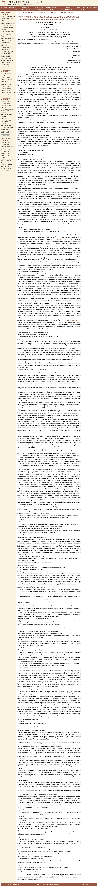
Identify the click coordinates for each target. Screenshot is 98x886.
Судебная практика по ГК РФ (81, 8)
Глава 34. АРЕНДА (6, 88)
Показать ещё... (6, 67)
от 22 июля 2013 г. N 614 (64, 262)
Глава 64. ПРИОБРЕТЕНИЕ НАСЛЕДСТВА (6, 120)
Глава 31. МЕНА (5, 77)
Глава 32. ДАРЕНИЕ (6, 79)
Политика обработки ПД (13, 884)
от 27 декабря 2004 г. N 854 (69, 320)
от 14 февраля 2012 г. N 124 (62, 239)
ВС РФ (16, 8)
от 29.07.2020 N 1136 (66, 88)
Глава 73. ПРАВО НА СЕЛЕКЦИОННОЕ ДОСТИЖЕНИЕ (7, 160)
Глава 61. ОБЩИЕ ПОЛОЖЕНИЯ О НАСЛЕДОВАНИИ (6, 103)
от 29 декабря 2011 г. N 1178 (60, 104)
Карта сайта (85, 884)
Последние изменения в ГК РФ (66, 8)
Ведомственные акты (51, 8)
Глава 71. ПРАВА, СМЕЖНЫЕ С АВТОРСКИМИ (6, 151)
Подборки (93, 7)
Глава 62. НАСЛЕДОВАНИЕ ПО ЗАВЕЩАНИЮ (7, 109)
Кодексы (4, 7)
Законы (11, 7)
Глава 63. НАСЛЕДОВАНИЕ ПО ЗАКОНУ (7, 114)
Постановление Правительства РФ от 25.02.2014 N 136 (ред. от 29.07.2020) (56, 12)
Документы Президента (39, 8)
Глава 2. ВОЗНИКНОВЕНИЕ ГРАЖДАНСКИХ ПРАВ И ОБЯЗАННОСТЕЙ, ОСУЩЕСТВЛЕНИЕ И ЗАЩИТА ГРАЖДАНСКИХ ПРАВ (8, 25)
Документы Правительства (25, 8)
